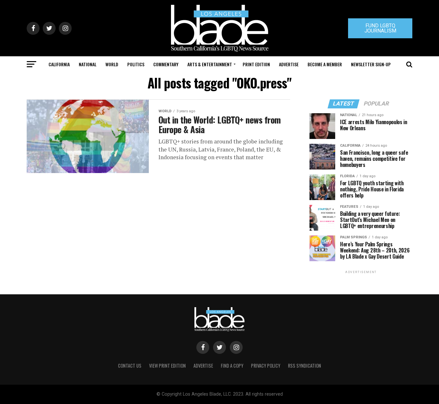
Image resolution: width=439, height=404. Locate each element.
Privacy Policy (265, 365)
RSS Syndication (304, 365)
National (87, 64)
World (111, 64)
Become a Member (325, 64)
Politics (135, 64)
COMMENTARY (165, 64)
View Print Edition (167, 365)
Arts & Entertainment (209, 64)
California (59, 64)
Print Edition (256, 64)
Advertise (289, 64)
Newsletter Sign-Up (371, 64)
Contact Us (129, 365)
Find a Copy (232, 365)
